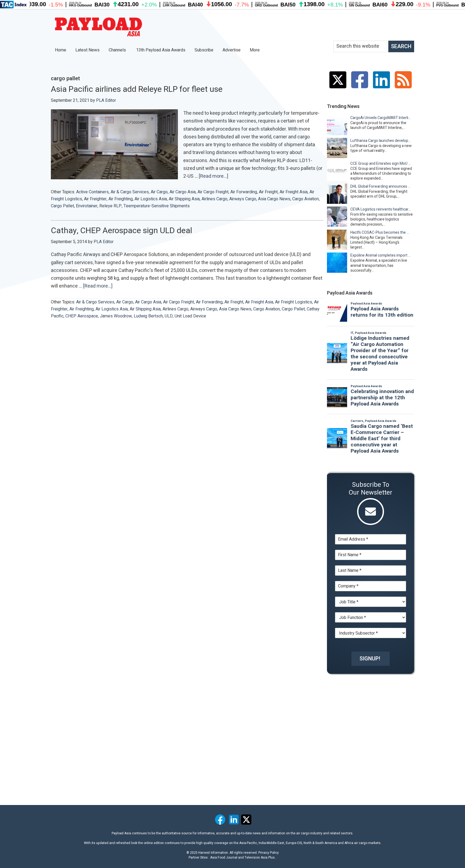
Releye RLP (110, 206)
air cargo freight (213, 192)
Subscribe (204, 50)
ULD (169, 316)
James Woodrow (116, 316)
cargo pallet (62, 206)
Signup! (370, 659)
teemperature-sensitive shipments (157, 206)
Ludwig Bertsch (148, 316)
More (255, 50)
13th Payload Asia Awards (160, 50)
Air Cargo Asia (183, 192)
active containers (92, 192)
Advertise (232, 50)
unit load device (190, 316)
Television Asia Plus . (260, 857)
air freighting (120, 199)
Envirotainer (86, 206)
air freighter (95, 199)
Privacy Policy (268, 852)
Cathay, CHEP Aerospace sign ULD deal (121, 231)
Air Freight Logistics (293, 302)
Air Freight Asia (294, 192)
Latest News (87, 50)
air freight (268, 192)
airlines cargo (214, 199)
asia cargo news (274, 199)
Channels (118, 50)
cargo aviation (305, 199)
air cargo (159, 192)
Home (60, 50)
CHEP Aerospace (81, 316)
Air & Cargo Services (130, 192)
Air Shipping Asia (184, 199)
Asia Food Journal (223, 857)
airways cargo (242, 199)
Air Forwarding (243, 192)
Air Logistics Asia (151, 199)
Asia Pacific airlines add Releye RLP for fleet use (137, 89)
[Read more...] (213, 176)
